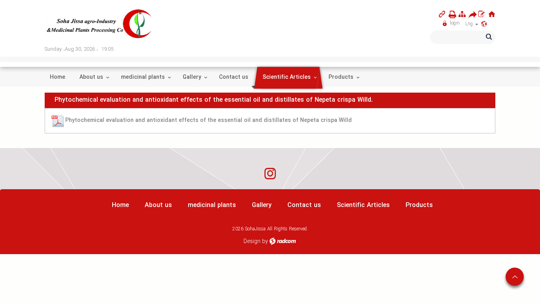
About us (158, 205)
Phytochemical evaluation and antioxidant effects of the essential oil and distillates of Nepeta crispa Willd (208, 120)
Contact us (304, 205)
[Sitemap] (462, 14)
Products (419, 205)
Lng (469, 24)
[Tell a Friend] (471, 14)
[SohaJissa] (100, 24)
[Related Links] (442, 14)
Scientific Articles (363, 205)
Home (120, 205)
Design (252, 241)
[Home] (491, 14)
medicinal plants (212, 205)
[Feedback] (481, 14)
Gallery (262, 205)
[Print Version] (451, 14)
